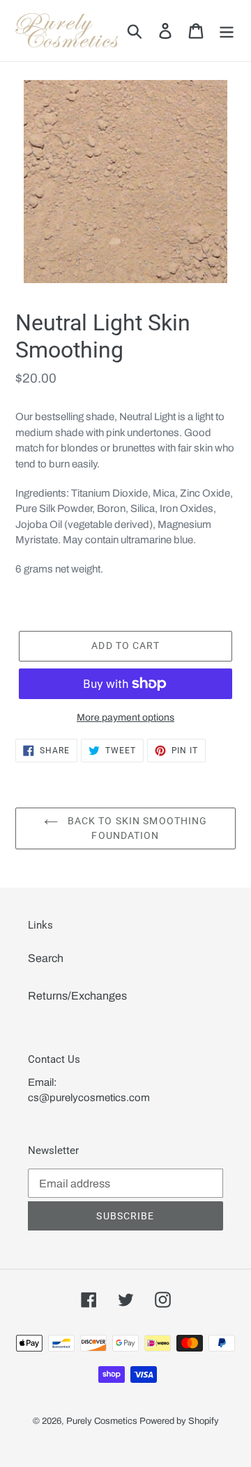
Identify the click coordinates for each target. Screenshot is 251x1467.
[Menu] (226, 30)
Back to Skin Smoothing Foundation (136, 828)
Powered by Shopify (179, 1421)
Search (45, 958)
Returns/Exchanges (77, 996)
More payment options (125, 717)
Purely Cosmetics (101, 1421)
